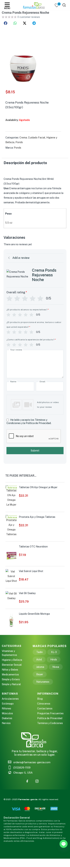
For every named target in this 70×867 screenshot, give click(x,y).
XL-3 (54, 652)
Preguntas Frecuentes (50, 713)
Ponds (19, 142)
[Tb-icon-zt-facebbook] (27, 781)
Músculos (7, 713)
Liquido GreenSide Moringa (34, 613)
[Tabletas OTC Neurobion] (11, 552)
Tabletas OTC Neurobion (33, 546)
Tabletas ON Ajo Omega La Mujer (38, 487)
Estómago (8, 703)
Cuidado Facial (36, 137)
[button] (6, 23)
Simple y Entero (11, 679)
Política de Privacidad (49, 718)
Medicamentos (10, 674)
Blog (40, 698)
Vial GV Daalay (27, 593)
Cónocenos (43, 703)
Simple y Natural (11, 684)
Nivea (55, 666)
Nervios (6, 723)
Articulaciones (10, 698)
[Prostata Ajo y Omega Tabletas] (11, 525)
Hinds (53, 659)
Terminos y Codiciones (50, 723)
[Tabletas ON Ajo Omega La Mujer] (11, 495)
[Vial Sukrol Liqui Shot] (11, 575)
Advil (39, 659)
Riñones (6, 708)
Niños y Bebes (10, 669)
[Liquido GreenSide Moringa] (11, 619)
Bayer (39, 674)
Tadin (39, 652)
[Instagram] (37, 781)
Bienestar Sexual (12, 664)
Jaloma (40, 666)
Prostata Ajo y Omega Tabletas (37, 516)
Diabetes (7, 718)
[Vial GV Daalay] (11, 595)
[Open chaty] (63, 844)
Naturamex (42, 681)
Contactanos (44, 708)
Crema (23, 137)
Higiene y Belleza (12, 659)
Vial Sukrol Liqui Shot (31, 571)
